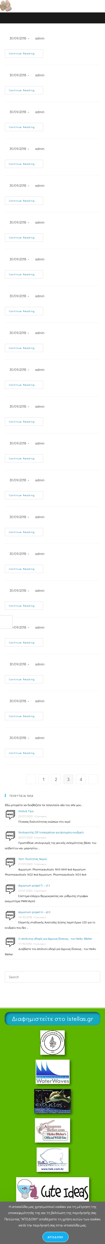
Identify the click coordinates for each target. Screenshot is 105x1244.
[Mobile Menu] (90, 6)
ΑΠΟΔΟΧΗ (55, 1237)
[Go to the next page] (93, 779)
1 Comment (40, 816)
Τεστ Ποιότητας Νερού (32, 859)
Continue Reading (26, 52)
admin (39, 38)
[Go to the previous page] (31, 779)
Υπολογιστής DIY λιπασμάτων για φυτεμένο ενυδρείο (51, 832)
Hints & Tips (25, 811)
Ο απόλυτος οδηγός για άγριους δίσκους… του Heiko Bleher (55, 938)
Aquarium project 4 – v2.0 (34, 912)
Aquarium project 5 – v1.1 (34, 885)
